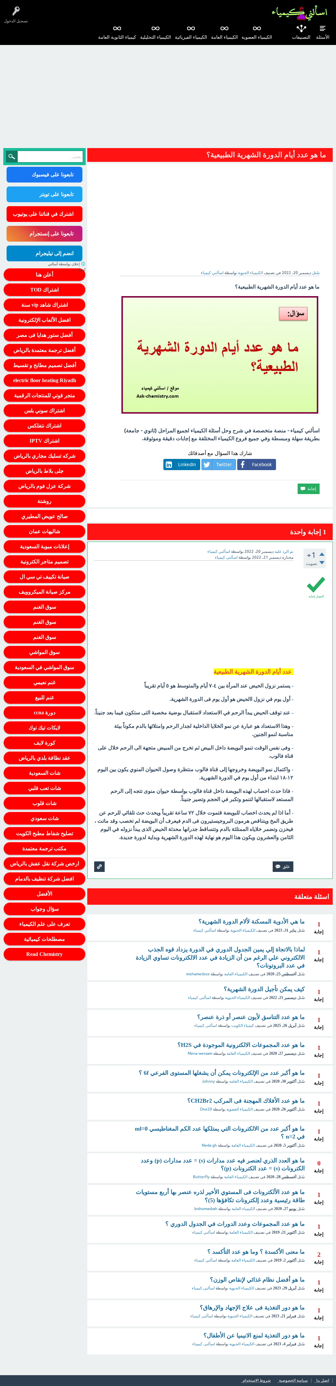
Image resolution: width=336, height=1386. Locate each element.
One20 (206, 1109)
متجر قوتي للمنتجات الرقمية (44, 395)
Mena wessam (200, 1053)
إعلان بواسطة (67, 266)
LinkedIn (187, 464)
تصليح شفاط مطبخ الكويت (44, 833)
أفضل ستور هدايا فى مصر (45, 335)
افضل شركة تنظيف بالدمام (44, 878)
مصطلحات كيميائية (44, 939)
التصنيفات (301, 37)
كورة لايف (44, 743)
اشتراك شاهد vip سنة (44, 305)
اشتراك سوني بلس (44, 410)
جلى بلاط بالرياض (45, 471)
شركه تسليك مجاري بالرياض (44, 456)
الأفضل (44, 894)
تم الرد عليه (284, 551)
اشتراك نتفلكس (44, 425)
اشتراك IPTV (44, 441)
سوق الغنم (44, 607)
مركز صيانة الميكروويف (45, 592)
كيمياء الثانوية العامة (117, 37)
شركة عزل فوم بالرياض (44, 486)
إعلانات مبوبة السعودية (44, 546)
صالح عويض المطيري (44, 516)
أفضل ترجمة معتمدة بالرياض (44, 350)
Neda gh (209, 1145)
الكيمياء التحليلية (155, 37)
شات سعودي (45, 818)
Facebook (262, 464)
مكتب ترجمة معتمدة (44, 848)
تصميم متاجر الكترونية (44, 561)
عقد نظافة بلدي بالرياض (45, 758)
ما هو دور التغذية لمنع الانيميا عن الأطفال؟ (254, 1335)
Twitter (224, 464)
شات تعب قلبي (44, 788)
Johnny (208, 1081)
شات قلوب (44, 803)
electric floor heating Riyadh (44, 380)
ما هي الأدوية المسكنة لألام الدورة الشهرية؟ (252, 921)
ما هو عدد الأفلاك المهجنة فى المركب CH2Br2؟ (246, 1100)
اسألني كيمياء (204, 930)
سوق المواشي (44, 652)
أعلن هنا (44, 274)
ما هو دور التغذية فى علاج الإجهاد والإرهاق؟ (252, 1307)
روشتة (44, 501)
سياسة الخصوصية (293, 1380)
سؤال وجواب (45, 909)
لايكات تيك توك (44, 727)
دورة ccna (44, 712)
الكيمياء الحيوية (250, 273)
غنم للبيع (44, 697)
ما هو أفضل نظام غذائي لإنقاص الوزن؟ (257, 1279)
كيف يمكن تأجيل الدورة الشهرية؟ (264, 989)
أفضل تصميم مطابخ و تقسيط (44, 365)
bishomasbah (205, 1208)
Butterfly (201, 1177)
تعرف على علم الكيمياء (44, 924)
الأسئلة (322, 37)
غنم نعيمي (44, 682)
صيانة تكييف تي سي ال (45, 576)
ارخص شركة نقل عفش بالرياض (44, 863)
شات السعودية (44, 773)
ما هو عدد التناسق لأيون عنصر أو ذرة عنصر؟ (251, 1017)
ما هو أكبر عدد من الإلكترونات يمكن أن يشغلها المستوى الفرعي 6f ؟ (222, 1073)
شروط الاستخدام (257, 1380)
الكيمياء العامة (224, 37)
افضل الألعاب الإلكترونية (44, 320)
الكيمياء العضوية (257, 37)
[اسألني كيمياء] (299, 13)
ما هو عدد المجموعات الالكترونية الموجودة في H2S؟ (241, 1045)
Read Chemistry (44, 954)
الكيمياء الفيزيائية (191, 37)
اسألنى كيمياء (199, 997)
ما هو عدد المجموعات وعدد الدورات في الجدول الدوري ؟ (235, 1224)
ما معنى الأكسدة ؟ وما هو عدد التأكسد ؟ (256, 1251)
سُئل (316, 273)
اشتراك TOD (44, 289)
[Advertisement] (168, 94)
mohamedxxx (198, 974)
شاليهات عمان (44, 531)
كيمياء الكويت (242, 1025)
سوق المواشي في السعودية (44, 667)
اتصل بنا (322, 1380)
